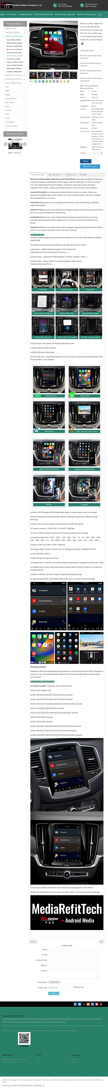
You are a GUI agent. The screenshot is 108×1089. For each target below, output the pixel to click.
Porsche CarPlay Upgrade (15, 52)
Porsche (8, 110)
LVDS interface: (85, 131)
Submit (53, 993)
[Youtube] (88, 1004)
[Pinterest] (97, 1004)
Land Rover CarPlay (13, 59)
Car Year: (83, 109)
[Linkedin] (79, 1004)
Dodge (7, 95)
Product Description (38, 175)
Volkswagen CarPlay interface (17, 68)
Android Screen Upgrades (65, 14)
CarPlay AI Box (11, 28)
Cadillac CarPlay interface (15, 71)
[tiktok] (101, 1004)
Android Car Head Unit (13, 36)
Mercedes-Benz (11, 98)
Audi (7, 87)
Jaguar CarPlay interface (15, 62)
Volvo (7, 106)
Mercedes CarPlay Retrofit (15, 46)
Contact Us (75, 1060)
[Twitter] (84, 1004)
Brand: (82, 94)
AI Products (11, 14)
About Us (74, 1062)
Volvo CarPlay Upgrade (14, 56)
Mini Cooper (9, 102)
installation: (83, 147)
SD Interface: (84, 128)
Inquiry (85, 161)
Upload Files (54, 982)
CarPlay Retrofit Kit (12, 32)
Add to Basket (91, 166)
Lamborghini (10, 122)
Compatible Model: (86, 100)
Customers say (70, 175)
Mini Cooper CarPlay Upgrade (17, 49)
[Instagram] (92, 1004)
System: (82, 97)
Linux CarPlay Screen (13, 83)
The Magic (83, 175)
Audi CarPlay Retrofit (14, 40)
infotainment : (84, 106)
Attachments (42, 982)
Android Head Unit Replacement (16, 79)
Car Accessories (11, 126)
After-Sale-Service (55, 175)
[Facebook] (75, 1004)
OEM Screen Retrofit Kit (43, 14)
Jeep (7, 114)
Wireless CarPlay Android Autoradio (14, 1059)
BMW (7, 91)
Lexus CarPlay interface (15, 65)
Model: (82, 91)
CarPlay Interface (25, 14)
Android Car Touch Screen (15, 75)
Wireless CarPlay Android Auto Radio (91, 14)
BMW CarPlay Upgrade (14, 43)
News (39, 1058)
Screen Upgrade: (85, 117)
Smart (7, 118)
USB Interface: (84, 122)
